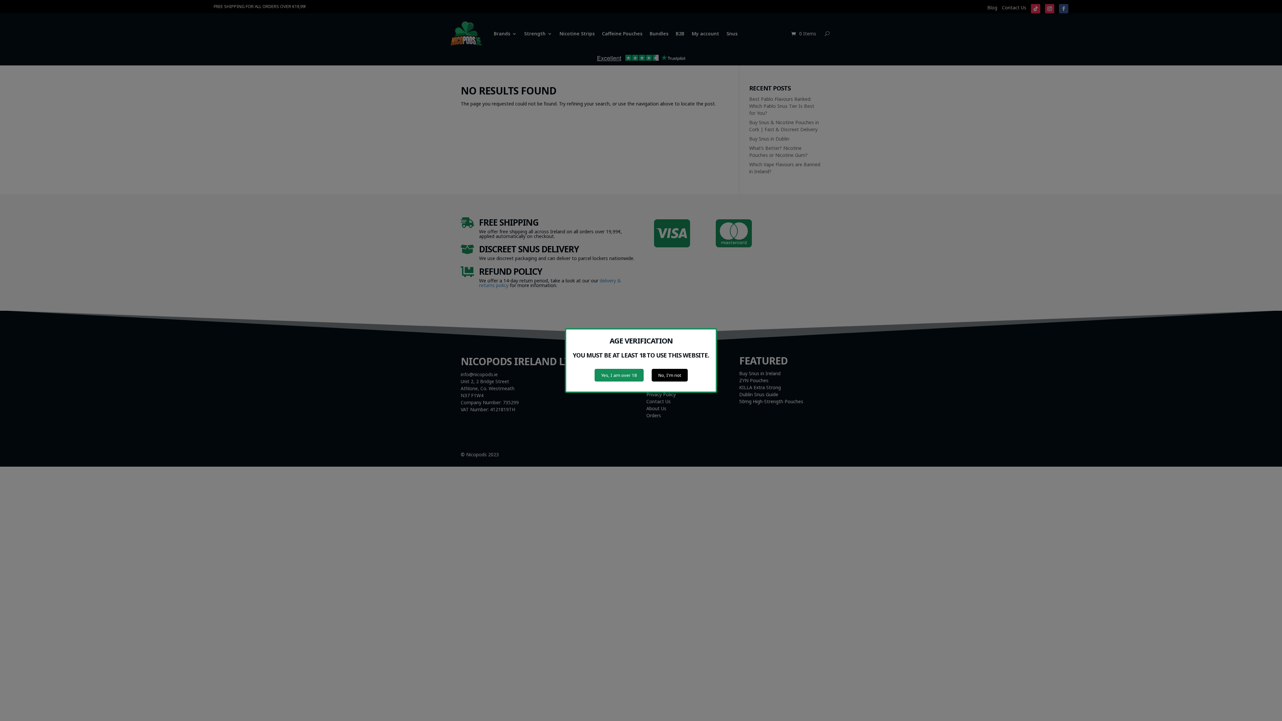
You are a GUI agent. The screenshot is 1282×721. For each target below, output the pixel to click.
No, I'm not (669, 375)
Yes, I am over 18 (619, 375)
